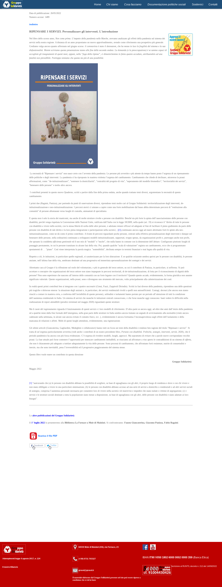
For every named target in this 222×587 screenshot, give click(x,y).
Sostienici (197, 4)
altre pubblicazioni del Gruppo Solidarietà (53, 415)
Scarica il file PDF (47, 435)
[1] (119, 230)
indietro (33, 24)
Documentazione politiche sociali (167, 4)
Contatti (213, 4)
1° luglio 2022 (38, 423)
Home (97, 4)
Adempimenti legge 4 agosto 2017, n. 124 (21, 558)
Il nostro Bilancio (10, 567)
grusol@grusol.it (86, 570)
